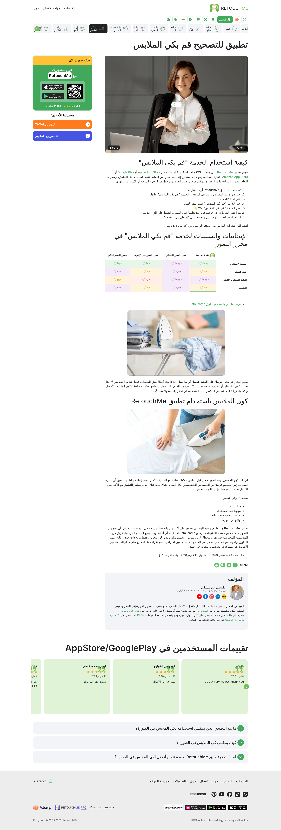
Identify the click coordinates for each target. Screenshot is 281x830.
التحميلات (179, 781)
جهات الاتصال (51, 8)
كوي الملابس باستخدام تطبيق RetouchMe (215, 304)
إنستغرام (203, 610)
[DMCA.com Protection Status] (198, 793)
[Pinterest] (214, 794)
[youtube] (199, 596)
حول (36, 8)
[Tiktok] (237, 794)
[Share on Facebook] (235, 565)
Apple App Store (149, 172)
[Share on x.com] (229, 565)
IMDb (140, 615)
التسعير (227, 781)
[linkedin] (217, 596)
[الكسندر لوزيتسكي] (236, 592)
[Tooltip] (201, 263)
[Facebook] (229, 794)
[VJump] (42, 807)
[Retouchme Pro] (71, 807)
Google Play (126, 172)
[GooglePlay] (53, 96)
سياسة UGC (198, 820)
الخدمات (69, 8)
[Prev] (37, 28)
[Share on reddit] (216, 565)
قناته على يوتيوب (130, 610)
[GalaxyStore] (195, 807)
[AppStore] (53, 87)
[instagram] (211, 596)
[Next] (246, 686)
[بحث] (244, 19)
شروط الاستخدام (216, 820)
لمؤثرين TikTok (45, 124)
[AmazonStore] (173, 807)
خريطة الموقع (159, 781)
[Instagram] (245, 794)
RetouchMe (225, 172)
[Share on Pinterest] (222, 565)
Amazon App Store (235, 177)
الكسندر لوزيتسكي (202, 588)
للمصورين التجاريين (46, 136)
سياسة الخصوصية (238, 820)
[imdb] (224, 596)
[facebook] (205, 596)
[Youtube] (221, 794)
